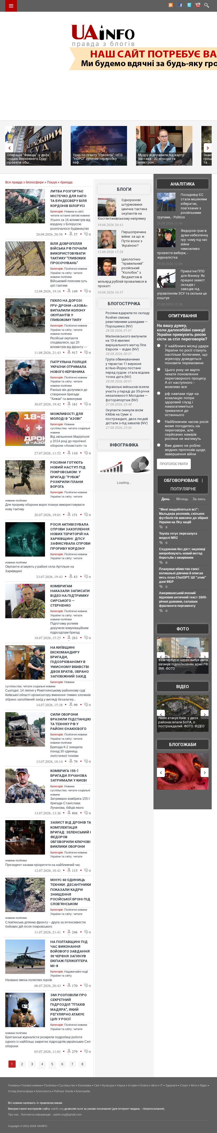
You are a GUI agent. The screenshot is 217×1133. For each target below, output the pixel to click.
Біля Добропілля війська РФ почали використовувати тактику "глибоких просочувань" (68, 253)
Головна (13, 1085)
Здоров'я (171, 1085)
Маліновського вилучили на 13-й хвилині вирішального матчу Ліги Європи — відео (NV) (126, 342)
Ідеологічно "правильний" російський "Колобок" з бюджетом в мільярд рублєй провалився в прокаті (122, 272)
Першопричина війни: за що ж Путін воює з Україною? (133, 238)
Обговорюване (181, 480)
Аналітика (182, 184)
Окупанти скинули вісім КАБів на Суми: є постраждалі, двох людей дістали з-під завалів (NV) (127, 416)
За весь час (199, 499)
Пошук (52, 182)
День (165, 499)
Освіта (143, 1085)
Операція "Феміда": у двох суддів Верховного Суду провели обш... (28, 158)
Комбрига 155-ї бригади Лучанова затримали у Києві (68, 775)
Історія (132, 1085)
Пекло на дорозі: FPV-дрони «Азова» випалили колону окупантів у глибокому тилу (69, 310)
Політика (50, 1085)
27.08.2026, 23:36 (119, 428)
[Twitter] (188, 6)
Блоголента (43, 1091)
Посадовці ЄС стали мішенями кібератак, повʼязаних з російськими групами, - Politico (182, 206)
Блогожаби (182, 744)
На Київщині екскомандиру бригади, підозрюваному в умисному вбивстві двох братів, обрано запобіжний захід (69, 662)
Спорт (184, 1085)
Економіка (84, 1085)
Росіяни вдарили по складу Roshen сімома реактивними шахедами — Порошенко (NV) (128, 319)
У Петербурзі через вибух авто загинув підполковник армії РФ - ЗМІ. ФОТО (184, 664)
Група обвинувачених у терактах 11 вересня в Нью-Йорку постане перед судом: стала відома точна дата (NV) (128, 368)
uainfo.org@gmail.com (67, 1114)
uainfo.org (57, 1108)
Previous (8, 147)
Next (209, 147)
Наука (121, 1085)
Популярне (183, 488)
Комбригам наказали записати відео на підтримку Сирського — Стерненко (70, 595)
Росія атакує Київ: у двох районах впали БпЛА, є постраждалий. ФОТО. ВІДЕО (181, 722)
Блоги (124, 189)
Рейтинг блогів (63, 1091)
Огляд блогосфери (20, 1091)
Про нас (13, 1114)
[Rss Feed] (170, 6)
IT (161, 1085)
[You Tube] (197, 6)
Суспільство (66, 1085)
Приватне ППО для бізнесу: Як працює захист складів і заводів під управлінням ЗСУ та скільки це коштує (182, 284)
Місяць (182, 499)
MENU (11, 6)
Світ (97, 1085)
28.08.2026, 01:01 (119, 330)
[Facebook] (179, 6)
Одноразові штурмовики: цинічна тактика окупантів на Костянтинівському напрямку (122, 209)
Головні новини (31, 1085)
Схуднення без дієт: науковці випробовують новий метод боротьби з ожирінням (182, 553)
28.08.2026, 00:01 (119, 381)
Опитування (182, 315)
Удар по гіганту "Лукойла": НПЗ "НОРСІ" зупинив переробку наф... (98, 158)
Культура (108, 1085)
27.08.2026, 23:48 (119, 404)
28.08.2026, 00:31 (119, 354)
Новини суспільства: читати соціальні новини (70, 428)
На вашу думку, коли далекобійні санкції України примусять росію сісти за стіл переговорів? (182, 332)
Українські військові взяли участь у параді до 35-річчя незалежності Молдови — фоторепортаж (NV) (127, 393)
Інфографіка (124, 445)
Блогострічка (124, 303)
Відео (182, 686)
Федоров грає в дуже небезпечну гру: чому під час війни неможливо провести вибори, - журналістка (182, 244)
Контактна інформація (36, 1114)
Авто (154, 1085)
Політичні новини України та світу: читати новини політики (68, 272)
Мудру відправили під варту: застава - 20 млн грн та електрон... (161, 158)
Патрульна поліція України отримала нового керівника (68, 366)
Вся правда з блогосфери (24, 182)
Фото (183, 628)
